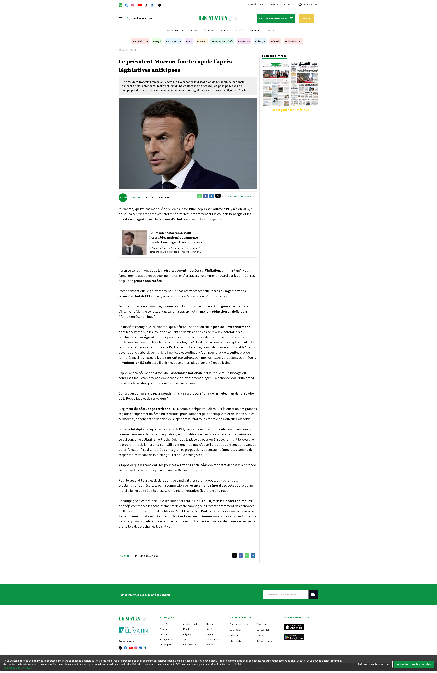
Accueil (123, 49)
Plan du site (235, 640)
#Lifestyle (260, 41)
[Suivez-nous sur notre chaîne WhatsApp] (121, 4)
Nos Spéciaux (189, 644)
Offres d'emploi (264, 640)
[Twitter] (159, 4)
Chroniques (165, 644)
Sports (270, 30)
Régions (187, 634)
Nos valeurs (262, 623)
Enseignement (167, 639)
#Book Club (244, 41)
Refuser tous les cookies (374, 664)
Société (239, 30)
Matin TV (164, 624)
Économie (209, 30)
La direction (236, 629)
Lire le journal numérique (290, 110)
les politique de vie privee (17, 667)
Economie (165, 629)
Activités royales (173, 30)
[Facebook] (127, 4)
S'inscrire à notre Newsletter (273, 18)
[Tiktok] (146, 4)
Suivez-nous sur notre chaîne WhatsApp (238, 197)
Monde (225, 30)
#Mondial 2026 (140, 41)
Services (286, 4)
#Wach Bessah (173, 41)
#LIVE (189, 41)
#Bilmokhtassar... (293, 41)
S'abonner (306, 18)
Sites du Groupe (267, 4)
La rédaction (263, 629)
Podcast (210, 644)
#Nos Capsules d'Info (222, 41)
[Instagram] (133, 4)
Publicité (252, 4)
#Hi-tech (275, 41)
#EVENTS (202, 41)
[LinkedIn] (152, 4)
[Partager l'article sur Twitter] (218, 196)
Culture (255, 30)
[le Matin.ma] (218, 18)
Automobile (212, 639)
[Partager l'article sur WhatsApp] (199, 196)
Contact (261, 635)
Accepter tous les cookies (414, 664)
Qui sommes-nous (239, 623)
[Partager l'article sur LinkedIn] (211, 196)
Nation (194, 30)
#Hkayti (157, 41)
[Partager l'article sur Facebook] (205, 196)
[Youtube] (139, 4)
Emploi (209, 634)
